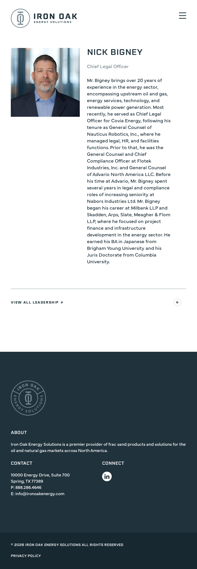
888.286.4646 (28, 487)
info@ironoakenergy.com (39, 493)
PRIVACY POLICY (26, 556)
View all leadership (35, 303)
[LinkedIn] (107, 476)
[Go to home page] (44, 18)
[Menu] (182, 15)
